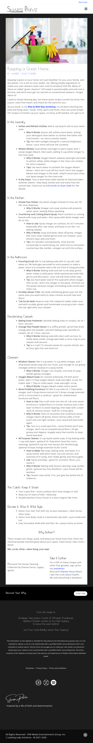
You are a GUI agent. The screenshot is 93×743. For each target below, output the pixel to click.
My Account (83, 2)
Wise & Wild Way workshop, (42, 106)
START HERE (80, 593)
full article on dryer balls (58, 185)
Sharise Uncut (67, 571)
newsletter (59, 568)
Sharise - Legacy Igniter (23, 73)
